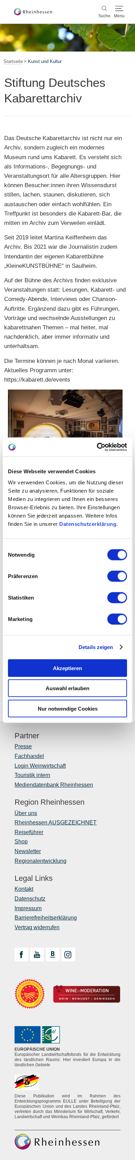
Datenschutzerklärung (87, 524)
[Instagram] (68, 954)
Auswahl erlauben (67, 688)
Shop (21, 841)
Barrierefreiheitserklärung (46, 918)
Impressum (28, 908)
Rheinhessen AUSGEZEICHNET (56, 822)
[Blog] (53, 954)
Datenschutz (30, 899)
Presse (23, 746)
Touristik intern (32, 775)
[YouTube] (37, 954)
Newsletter (28, 851)
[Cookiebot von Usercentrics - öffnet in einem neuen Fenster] (97, 446)
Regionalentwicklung (40, 861)
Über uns (26, 813)
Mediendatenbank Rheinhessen (54, 785)
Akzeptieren (67, 668)
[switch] (117, 576)
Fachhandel (29, 756)
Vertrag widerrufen (37, 927)
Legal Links (34, 878)
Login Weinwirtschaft (40, 766)
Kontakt (24, 889)
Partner (27, 736)
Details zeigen (96, 647)
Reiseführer (29, 832)
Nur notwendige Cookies (68, 708)
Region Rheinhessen (49, 802)
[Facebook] (21, 954)
